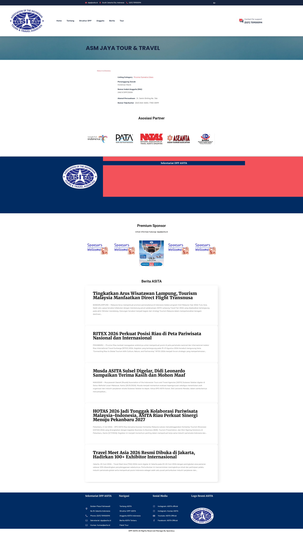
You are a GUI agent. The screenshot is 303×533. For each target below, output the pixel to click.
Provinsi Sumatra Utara (143, 77)
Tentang (70, 21)
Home (59, 21)
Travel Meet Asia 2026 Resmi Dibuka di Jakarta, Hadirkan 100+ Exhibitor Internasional (144, 455)
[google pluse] (214, 2)
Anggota (100, 21)
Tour (122, 21)
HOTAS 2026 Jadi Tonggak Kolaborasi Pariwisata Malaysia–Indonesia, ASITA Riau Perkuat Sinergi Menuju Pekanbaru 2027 (145, 415)
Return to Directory (104, 71)
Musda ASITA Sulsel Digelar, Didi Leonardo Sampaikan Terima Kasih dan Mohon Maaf (139, 373)
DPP (131, 531)
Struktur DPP (85, 21)
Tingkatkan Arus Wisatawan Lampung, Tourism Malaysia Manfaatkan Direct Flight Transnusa (145, 295)
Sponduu (170, 531)
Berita (112, 21)
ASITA (135, 531)
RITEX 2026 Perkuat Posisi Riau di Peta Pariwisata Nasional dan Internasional (147, 336)
